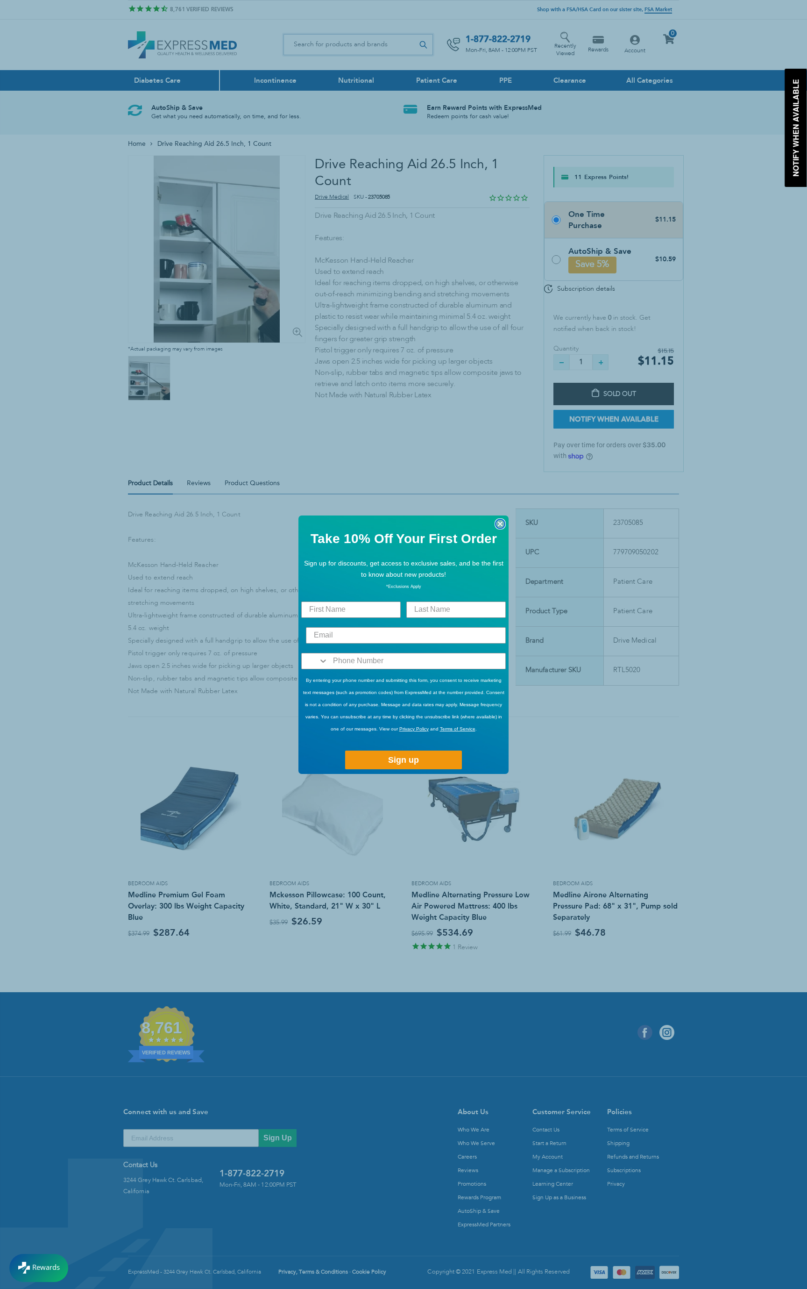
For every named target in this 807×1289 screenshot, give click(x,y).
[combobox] (315, 661)
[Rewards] (38, 1268)
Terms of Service (457, 728)
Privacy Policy (414, 728)
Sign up (403, 760)
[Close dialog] (500, 524)
